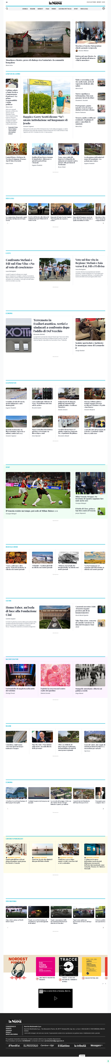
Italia (47, 9)
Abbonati (99, 2)
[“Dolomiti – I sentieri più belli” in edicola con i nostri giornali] (42, 557)
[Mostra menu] (7, 2)
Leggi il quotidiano (91, 2)
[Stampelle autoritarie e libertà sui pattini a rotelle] (90, 675)
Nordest (40, 9)
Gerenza (9, 1030)
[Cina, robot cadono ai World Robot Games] (16, 912)
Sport (76, 9)
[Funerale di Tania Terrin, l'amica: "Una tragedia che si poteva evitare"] (61, 209)
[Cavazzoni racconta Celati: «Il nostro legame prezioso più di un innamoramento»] (101, 609)
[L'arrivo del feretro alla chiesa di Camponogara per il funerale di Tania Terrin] (38, 209)
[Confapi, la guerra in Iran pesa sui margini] (38, 793)
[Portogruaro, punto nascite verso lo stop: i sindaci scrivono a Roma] (101, 108)
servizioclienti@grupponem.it (54, 1041)
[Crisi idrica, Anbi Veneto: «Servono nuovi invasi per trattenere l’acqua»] (16, 737)
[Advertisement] (55, 14)
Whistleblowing (12, 1034)
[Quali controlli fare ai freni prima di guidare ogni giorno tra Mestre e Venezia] (16, 849)
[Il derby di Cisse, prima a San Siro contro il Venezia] (101, 511)
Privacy (8, 1032)
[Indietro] (8, 223)
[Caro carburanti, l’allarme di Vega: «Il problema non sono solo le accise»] (42, 393)
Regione (32, 9)
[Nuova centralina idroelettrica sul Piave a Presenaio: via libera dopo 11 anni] (42, 421)
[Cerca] (7, 8)
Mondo (54, 9)
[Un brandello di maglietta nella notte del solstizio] (21, 675)
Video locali (84, 9)
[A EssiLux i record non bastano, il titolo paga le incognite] (16, 793)
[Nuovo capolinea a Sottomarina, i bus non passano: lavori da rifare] (101, 96)
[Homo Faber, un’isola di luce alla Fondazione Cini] (54, 617)
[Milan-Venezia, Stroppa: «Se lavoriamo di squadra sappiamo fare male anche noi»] (90, 483)
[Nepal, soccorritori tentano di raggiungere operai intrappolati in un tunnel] (38, 912)
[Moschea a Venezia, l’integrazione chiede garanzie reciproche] (90, 32)
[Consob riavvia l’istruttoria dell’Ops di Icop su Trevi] (83, 793)
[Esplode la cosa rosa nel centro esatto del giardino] (55, 675)
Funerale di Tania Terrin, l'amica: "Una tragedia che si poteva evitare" (13, 130)
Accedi (103, 2)
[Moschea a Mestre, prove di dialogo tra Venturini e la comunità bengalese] (38, 39)
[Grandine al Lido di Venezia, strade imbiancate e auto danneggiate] (16, 394)
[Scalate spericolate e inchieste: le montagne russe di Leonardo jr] (90, 329)
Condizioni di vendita (11, 1027)
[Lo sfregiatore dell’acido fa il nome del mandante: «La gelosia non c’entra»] (94, 149)
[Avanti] (103, 223)
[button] (55, 998)
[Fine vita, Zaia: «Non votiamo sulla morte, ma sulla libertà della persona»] (42, 737)
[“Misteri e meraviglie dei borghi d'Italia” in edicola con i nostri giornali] (68, 557)
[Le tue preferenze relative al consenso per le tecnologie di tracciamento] (108, 1061)
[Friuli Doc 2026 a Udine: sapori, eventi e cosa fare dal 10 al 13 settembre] (68, 849)
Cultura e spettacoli (65, 9)
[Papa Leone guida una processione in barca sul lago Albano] (83, 912)
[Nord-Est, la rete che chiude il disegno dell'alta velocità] (42, 849)
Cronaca (25, 9)
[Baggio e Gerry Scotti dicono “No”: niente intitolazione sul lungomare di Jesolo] (46, 96)
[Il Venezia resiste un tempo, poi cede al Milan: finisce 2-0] (38, 490)
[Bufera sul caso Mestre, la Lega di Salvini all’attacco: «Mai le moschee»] (101, 59)
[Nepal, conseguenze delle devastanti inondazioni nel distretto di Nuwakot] (61, 912)
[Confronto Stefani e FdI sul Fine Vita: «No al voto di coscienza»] (54, 269)
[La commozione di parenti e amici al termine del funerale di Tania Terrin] (16, 209)
